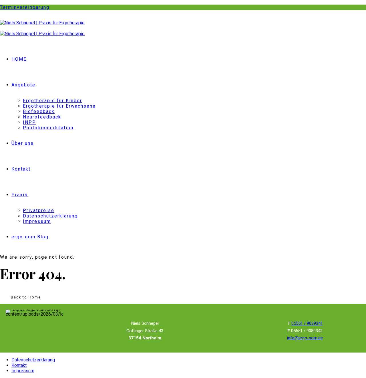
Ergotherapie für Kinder (52, 100)
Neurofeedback (42, 117)
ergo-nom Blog (30, 237)
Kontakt (21, 169)
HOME (19, 59)
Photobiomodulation (48, 127)
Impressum (37, 221)
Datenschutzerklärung (50, 216)
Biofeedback (39, 111)
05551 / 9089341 (307, 323)
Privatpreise (38, 210)
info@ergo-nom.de (305, 338)
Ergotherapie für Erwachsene (59, 106)
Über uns (22, 143)
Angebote (23, 85)
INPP (29, 122)
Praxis (19, 194)
